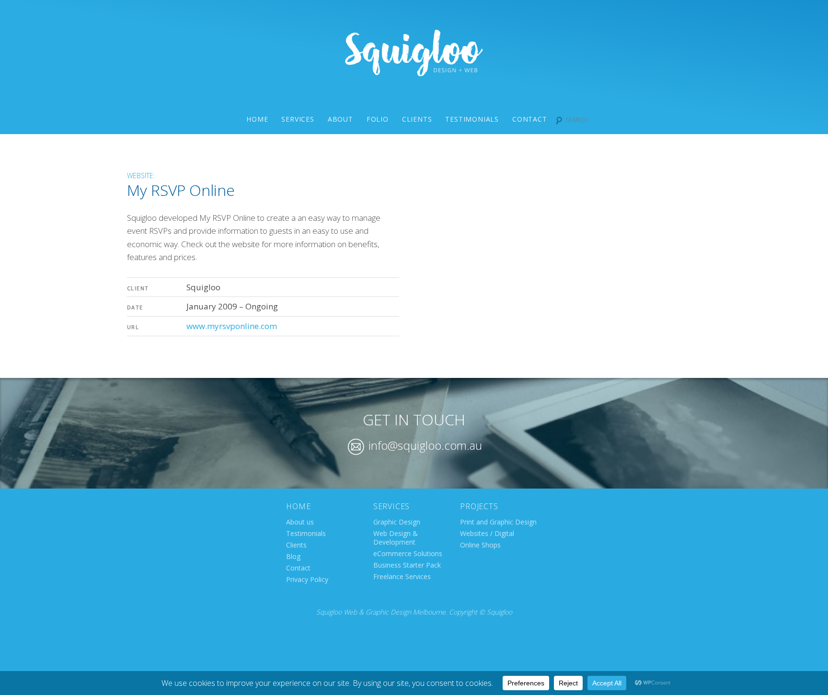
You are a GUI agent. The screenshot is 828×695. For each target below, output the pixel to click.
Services (297, 119)
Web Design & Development (395, 538)
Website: (141, 175)
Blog (293, 556)
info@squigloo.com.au (424, 445)
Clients (417, 119)
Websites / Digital (487, 533)
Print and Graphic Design (498, 521)
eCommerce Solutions (407, 553)
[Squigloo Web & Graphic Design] (414, 73)
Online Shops (480, 544)
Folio (378, 119)
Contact (529, 119)
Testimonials (472, 119)
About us (300, 521)
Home (257, 119)
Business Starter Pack (407, 565)
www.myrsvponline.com (231, 325)
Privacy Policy (307, 579)
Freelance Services (402, 576)
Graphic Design (396, 521)
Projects (479, 506)
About (340, 119)
